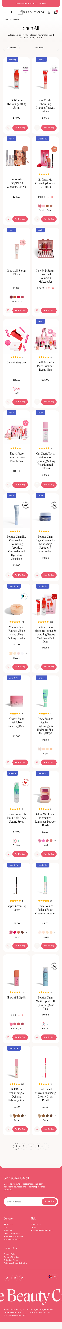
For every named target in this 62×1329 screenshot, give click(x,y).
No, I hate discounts (46, 681)
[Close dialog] (59, 649)
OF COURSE (46, 676)
